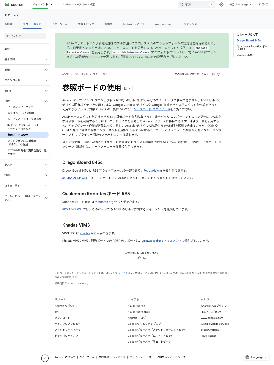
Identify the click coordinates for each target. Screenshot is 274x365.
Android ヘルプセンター (215, 305)
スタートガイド (32, 24)
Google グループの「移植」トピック (149, 341)
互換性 (109, 24)
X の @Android (136, 305)
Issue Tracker (208, 335)
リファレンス (189, 24)
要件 (57, 311)
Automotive (163, 24)
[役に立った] (213, 74)
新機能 (8, 24)
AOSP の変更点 (155, 57)
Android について (65, 357)
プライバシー (137, 357)
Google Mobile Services (215, 323)
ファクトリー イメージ (68, 329)
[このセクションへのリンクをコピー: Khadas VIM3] (93, 225)
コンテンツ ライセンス (117, 273)
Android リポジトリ (66, 305)
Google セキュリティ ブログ (144, 323)
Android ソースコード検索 (79, 4)
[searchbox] (25, 36)
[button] (22, 59)
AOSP (65, 74)
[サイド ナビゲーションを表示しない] (45, 358)
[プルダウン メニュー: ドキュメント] (53, 4)
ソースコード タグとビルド (152, 109)
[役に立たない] (218, 74)
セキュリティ (60, 24)
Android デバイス (134, 24)
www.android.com (212, 317)
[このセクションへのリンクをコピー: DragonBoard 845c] (106, 163)
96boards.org (153, 171)
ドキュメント (40, 4)
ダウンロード (62, 317)
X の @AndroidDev (139, 311)
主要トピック (86, 24)
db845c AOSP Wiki (74, 178)
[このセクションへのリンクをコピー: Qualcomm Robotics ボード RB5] (133, 194)
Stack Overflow (210, 329)
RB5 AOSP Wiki (72, 209)
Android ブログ (137, 317)
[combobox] (196, 4)
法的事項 (103, 357)
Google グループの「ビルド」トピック (151, 335)
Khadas (85, 233)
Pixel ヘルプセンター (213, 311)
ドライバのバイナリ (66, 335)
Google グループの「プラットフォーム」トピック (157, 329)
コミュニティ (87, 357)
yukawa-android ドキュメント (162, 241)
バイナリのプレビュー (68, 323)
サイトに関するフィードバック (167, 357)
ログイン (264, 4)
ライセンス (119, 357)
